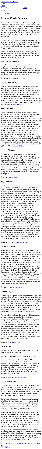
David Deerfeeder (21, 78)
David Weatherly (20, 377)
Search (25, 8)
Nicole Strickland (21, 242)
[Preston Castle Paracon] (9, 2)
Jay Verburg (15, 177)
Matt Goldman (18, 104)
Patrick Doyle (17, 287)
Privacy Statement (16, 443)
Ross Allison (16, 342)
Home (7, 14)
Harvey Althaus (19, 146)
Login (3, 6)
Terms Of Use (5, 443)
